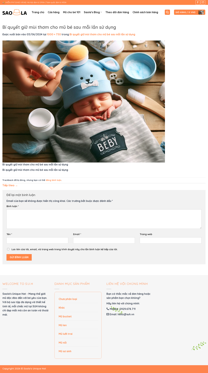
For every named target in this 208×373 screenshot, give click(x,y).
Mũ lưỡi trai (65, 333)
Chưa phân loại (68, 299)
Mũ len (63, 325)
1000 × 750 (54, 34)
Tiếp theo (10, 185)
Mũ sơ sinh (65, 351)
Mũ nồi (63, 342)
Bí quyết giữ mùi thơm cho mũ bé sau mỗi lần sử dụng (102, 34)
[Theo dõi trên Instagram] (203, 2)
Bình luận (12, 206)
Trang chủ (38, 12)
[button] (167, 12)
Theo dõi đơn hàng (117, 12)
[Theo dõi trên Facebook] (197, 2)
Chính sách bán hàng (145, 12)
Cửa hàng (53, 12)
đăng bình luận (53, 180)
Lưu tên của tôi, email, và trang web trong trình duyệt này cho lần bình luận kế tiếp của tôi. (65, 249)
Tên (9, 234)
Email (77, 234)
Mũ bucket (65, 316)
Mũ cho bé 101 (71, 12)
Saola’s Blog (92, 12)
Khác (62, 307)
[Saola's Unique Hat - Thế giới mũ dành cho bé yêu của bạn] (14, 12)
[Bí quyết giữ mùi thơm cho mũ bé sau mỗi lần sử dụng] (83, 101)
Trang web (146, 234)
